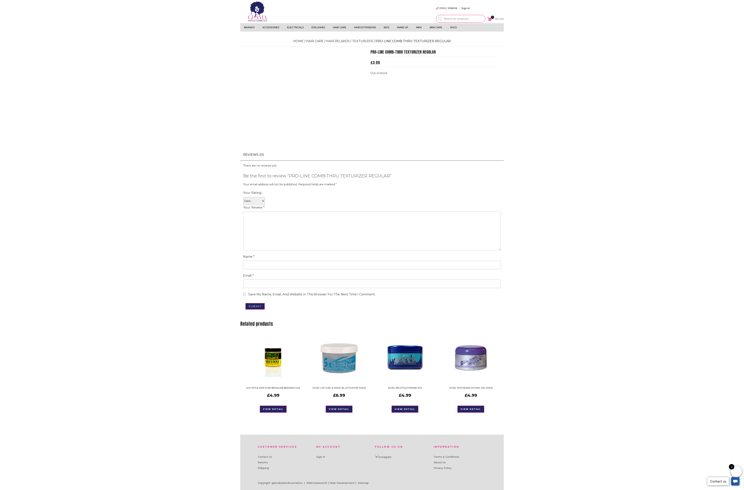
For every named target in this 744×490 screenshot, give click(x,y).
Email (248, 275)
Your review (254, 207)
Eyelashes (318, 27)
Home (298, 41)
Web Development (342, 482)
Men (419, 27)
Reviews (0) (253, 154)
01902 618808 (448, 8)
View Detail (273, 409)
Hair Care (339, 27)
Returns (263, 462)
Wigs (453, 27)
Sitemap (363, 482)
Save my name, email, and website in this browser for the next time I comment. (311, 294)
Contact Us (265, 456)
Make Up (402, 27)
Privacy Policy (442, 467)
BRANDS (249, 27)
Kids (386, 27)
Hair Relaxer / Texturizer (349, 41)
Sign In (465, 8)
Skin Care (436, 27)
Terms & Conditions (446, 456)
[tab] (253, 154)
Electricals (295, 27)
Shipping (263, 467)
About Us (440, 462)
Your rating (252, 193)
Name (249, 256)
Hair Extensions (365, 27)
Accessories (270, 27)
